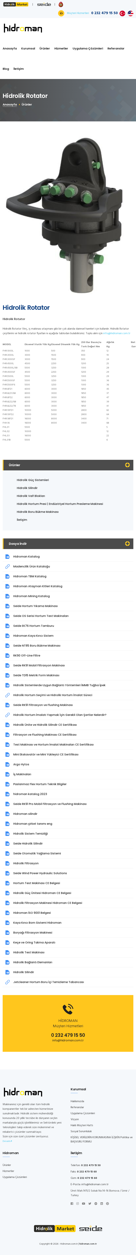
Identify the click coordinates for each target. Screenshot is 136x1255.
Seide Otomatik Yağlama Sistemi (37, 853)
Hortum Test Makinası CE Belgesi (36, 883)
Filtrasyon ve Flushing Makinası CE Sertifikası (44, 735)
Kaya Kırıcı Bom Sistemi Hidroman (37, 923)
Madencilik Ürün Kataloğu (31, 566)
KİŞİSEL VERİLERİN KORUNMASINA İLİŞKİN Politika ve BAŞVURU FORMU (102, 1139)
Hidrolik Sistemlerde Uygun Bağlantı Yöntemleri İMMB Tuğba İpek (59, 685)
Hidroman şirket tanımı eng (32, 824)
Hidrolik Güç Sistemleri (33, 480)
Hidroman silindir (25, 814)
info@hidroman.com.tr (116, 333)
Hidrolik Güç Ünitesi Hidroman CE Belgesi (42, 893)
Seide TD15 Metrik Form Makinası (36, 675)
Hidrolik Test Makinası (28, 952)
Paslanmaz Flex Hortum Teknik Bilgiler (40, 784)
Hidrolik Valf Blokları (31, 496)
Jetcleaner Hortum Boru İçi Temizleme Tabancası (48, 982)
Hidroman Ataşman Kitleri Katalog (37, 586)
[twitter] (89, 1204)
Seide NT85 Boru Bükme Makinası (36, 646)
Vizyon (75, 1119)
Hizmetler (61, 48)
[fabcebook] (72, 1204)
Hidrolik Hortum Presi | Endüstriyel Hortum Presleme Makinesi (60, 504)
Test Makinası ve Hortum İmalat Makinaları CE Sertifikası (53, 745)
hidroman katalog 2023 (30, 794)
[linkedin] (101, 1204)
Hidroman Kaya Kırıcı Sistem (33, 636)
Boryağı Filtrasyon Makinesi (32, 933)
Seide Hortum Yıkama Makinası (35, 606)
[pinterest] (107, 1204)
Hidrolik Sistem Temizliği (30, 834)
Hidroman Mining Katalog (31, 596)
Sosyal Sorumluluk (81, 1131)
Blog (6, 69)
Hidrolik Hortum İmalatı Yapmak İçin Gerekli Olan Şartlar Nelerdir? (59, 715)
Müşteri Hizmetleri (92, 13)
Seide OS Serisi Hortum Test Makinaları (41, 616)
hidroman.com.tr (88, 1244)
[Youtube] (83, 1204)
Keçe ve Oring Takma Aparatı (34, 942)
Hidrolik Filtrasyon (26, 863)
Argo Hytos (21, 764)
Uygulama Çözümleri (88, 48)
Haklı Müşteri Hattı (82, 1125)
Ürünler (44, 48)
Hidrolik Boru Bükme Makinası (38, 512)
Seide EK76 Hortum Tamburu (33, 626)
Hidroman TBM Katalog (29, 576)
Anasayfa (10, 48)
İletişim (18, 69)
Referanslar (115, 48)
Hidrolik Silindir (27, 488)
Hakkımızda (77, 1101)
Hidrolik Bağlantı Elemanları (32, 962)
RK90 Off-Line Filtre (26, 655)
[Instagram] (77, 1204)
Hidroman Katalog (26, 557)
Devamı (7, 1141)
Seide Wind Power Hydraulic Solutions (40, 873)
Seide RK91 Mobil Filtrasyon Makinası (39, 665)
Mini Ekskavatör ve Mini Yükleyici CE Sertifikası (45, 754)
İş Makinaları (22, 774)
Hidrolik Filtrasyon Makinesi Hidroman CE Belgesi (47, 903)
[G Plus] (95, 1204)
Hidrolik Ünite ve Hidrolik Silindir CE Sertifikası (45, 725)
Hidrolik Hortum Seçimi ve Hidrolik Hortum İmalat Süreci (52, 695)
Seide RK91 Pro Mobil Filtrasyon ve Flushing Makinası (50, 804)
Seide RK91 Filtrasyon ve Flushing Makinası (43, 705)
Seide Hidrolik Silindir (28, 843)
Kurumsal (28, 48)
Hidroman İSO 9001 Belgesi (32, 913)
